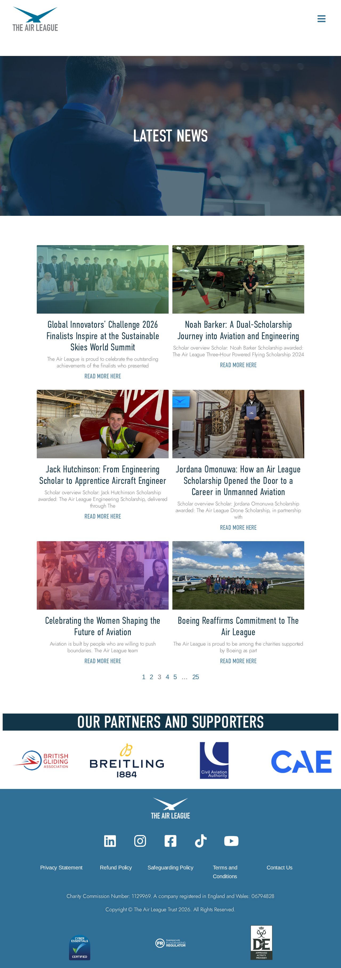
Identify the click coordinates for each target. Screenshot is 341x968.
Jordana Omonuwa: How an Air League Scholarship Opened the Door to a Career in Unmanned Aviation (238, 480)
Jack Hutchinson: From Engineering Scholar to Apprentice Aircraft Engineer (102, 475)
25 (195, 677)
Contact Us (280, 867)
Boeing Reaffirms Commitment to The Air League (238, 626)
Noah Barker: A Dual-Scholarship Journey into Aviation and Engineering (238, 330)
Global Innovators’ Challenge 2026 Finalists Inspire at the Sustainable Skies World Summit (102, 336)
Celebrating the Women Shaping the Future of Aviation (102, 626)
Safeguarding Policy (170, 867)
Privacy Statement (61, 867)
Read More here (102, 376)
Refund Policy (116, 867)
